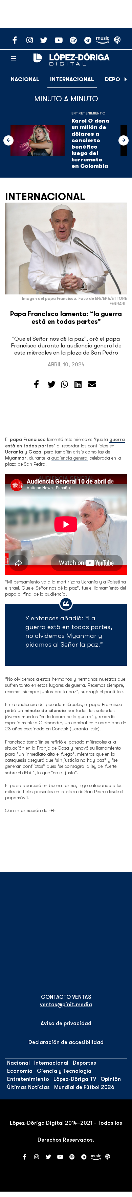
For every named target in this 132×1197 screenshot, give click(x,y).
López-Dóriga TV (74, 1079)
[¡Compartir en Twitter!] (51, 384)
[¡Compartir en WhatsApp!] (64, 384)
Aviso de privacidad (66, 1023)
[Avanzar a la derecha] (126, 79)
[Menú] (13, 59)
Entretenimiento (88, 113)
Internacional (72, 79)
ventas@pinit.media (66, 1004)
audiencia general (69, 458)
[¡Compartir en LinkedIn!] (78, 384)
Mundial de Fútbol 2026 (84, 1087)
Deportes (84, 1063)
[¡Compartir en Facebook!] (36, 384)
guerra (117, 439)
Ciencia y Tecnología (64, 1071)
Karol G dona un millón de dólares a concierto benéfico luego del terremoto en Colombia (90, 143)
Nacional (25, 79)
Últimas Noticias (28, 1087)
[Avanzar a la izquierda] (8, 140)
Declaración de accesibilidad (66, 1042)
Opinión (111, 1079)
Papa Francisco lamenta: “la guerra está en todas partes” (66, 318)
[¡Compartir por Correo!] (92, 384)
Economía (19, 1071)
